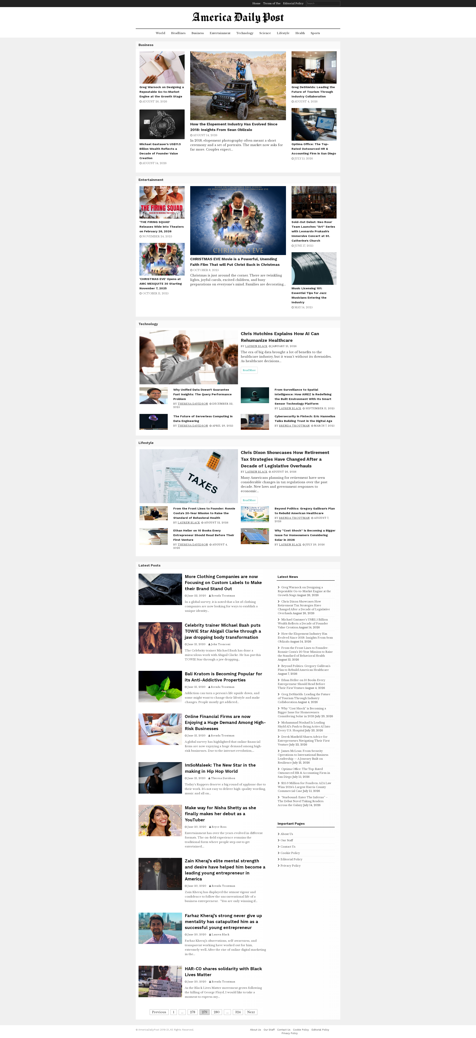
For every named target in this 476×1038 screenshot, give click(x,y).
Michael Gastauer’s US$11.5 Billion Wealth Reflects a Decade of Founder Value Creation (303, 623)
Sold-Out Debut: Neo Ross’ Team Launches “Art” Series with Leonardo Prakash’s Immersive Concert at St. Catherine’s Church (313, 231)
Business (198, 33)
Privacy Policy (291, 865)
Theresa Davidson (193, 403)
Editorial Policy (293, 3)
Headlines (178, 33)
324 (238, 1012)
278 (192, 1012)
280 (217, 1012)
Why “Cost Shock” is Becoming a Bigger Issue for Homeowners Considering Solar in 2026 (305, 535)
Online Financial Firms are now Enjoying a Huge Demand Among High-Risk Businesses (225, 722)
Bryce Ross (219, 826)
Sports (315, 33)
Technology (244, 33)
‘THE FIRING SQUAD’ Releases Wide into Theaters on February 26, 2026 (161, 226)
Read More (249, 370)
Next (251, 1012)
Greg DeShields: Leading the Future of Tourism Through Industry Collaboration (313, 91)
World (160, 33)
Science (265, 33)
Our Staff (287, 840)
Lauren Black (256, 346)
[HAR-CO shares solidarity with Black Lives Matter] (160, 996)
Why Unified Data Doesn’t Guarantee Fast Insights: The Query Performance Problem (202, 394)
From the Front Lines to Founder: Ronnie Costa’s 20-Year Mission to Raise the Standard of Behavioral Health (204, 513)
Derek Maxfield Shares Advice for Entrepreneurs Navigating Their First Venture (304, 740)
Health (300, 33)
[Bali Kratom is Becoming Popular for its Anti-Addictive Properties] (160, 701)
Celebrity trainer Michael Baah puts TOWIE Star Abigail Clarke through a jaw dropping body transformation (223, 631)
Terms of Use (272, 3)
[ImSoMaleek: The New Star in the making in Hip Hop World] (160, 792)
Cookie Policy (290, 853)
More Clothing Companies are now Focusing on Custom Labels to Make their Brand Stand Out (223, 582)
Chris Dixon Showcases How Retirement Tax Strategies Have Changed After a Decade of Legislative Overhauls (285, 459)
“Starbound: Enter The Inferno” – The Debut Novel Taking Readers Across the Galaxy (303, 801)
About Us (287, 834)
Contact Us (288, 846)
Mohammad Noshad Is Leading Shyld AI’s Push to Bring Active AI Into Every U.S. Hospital (304, 726)
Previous (159, 1012)
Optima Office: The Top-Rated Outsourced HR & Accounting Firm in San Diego (314, 148)
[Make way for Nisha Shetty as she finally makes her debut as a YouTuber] (160, 835)
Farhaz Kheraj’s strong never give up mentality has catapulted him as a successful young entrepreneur (223, 921)
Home (256, 3)
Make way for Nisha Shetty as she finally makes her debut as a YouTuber (220, 813)
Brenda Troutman (294, 425)
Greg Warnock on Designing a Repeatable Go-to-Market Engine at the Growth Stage (161, 91)
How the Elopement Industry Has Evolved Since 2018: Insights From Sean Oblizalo (305, 637)
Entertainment (220, 33)
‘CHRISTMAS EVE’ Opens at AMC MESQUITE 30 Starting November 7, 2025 (160, 283)
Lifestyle (283, 33)
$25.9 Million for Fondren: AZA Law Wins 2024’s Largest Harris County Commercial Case (304, 787)
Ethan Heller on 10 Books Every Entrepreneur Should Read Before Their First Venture (203, 535)
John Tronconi (220, 644)
